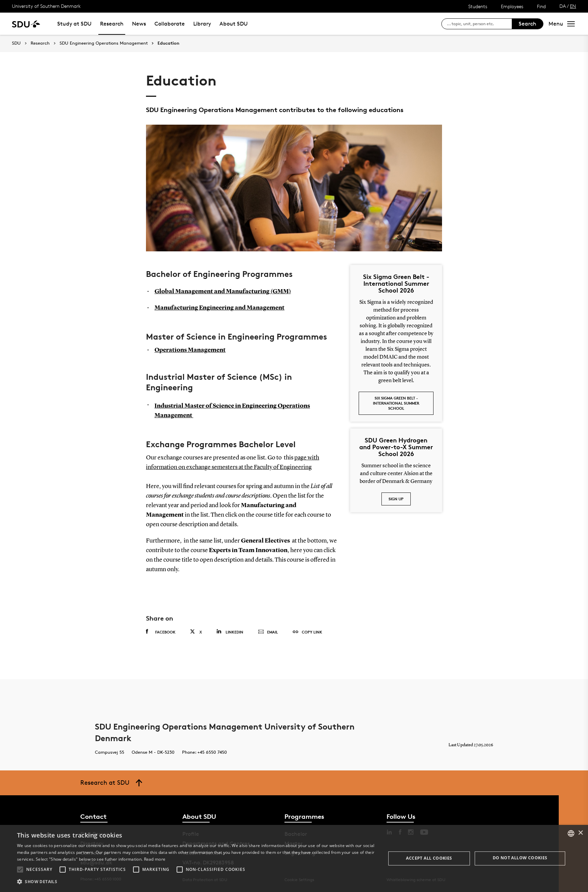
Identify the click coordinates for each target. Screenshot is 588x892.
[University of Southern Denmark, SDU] (26, 23)
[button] (20, 869)
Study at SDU (74, 23)
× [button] (580, 832)
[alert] (294, 858)
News (139, 23)
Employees (512, 6)
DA (562, 6)
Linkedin (234, 632)
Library (202, 23)
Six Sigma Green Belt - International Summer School (396, 403)
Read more (155, 859)
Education (168, 43)
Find (541, 6)
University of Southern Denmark (46, 6)
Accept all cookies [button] (429, 858)
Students (477, 6)
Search (527, 23)
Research (112, 23)
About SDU (233, 23)
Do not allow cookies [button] (520, 858)
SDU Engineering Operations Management (104, 43)
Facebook (165, 632)
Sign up (396, 498)
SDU (16, 43)
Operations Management (190, 350)
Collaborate (169, 23)
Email (272, 632)
